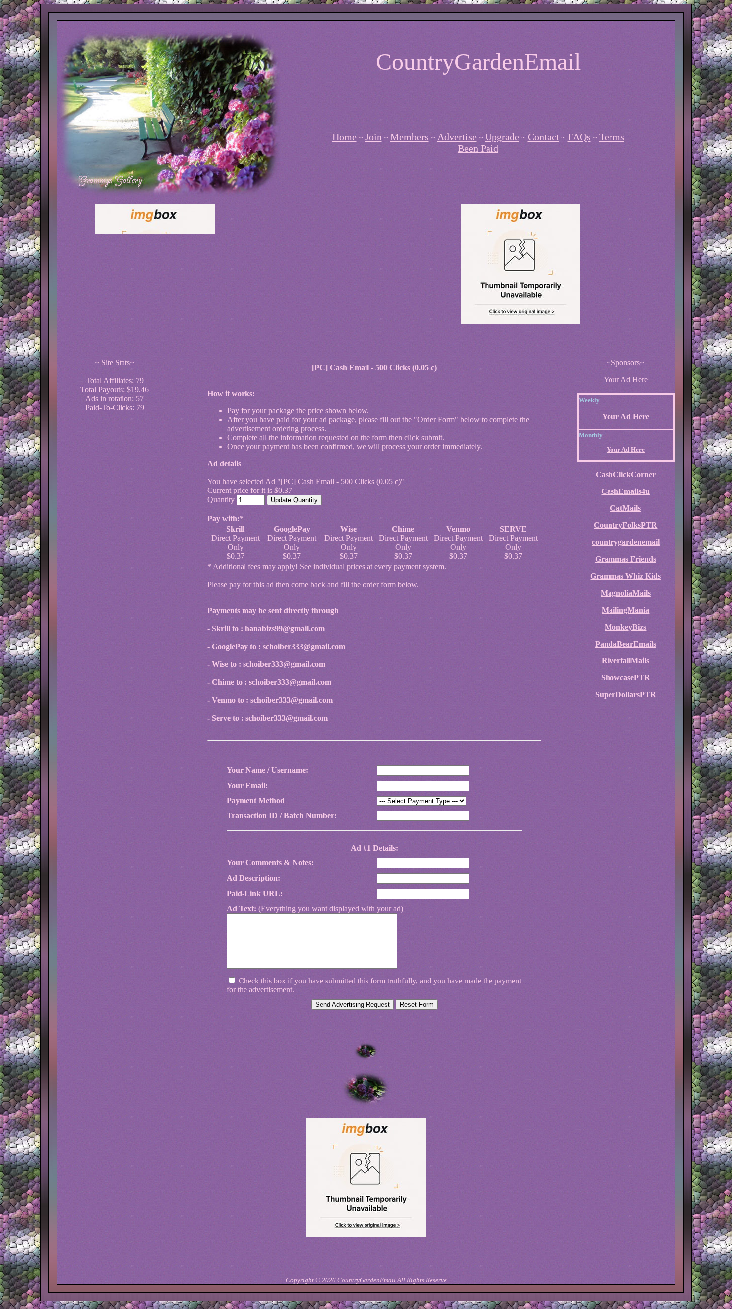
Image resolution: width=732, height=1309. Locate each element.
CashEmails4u (625, 491)
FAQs (579, 136)
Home (344, 136)
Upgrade (502, 136)
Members (409, 136)
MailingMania (625, 610)
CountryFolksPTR (625, 525)
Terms (611, 136)
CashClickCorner (626, 474)
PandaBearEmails (625, 644)
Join (373, 136)
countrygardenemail (626, 542)
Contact (543, 136)
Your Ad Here (626, 379)
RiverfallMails (625, 660)
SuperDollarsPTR (625, 694)
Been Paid (478, 148)
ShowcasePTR (625, 677)
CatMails (625, 508)
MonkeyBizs (625, 627)
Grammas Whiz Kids (625, 576)
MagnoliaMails (626, 593)
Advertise (457, 136)
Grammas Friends (625, 559)
